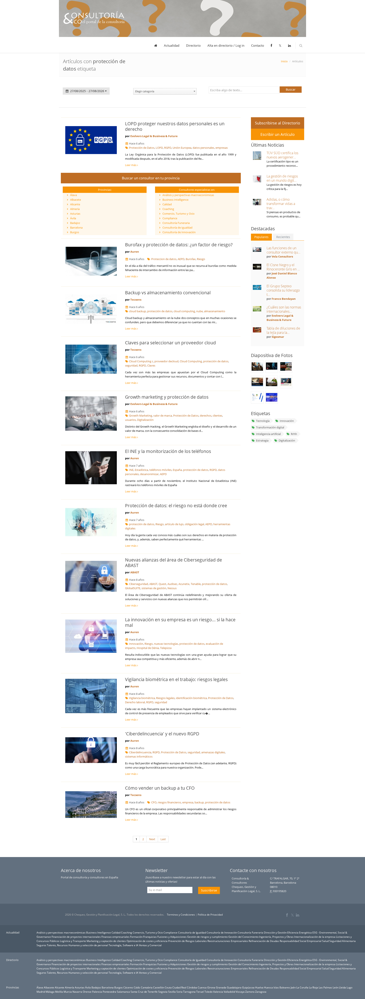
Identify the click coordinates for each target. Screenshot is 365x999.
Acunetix (183, 584)
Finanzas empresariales (115, 936)
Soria (179, 991)
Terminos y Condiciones (181, 914)
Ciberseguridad (138, 584)
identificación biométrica (191, 698)
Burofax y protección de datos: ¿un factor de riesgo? (179, 245)
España (177, 470)
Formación (136, 936)
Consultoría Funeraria (176, 223)
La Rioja (313, 987)
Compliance (169, 218)
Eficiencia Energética (299, 932)
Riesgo (201, 259)
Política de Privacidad (210, 914)
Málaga (50, 991)
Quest (162, 584)
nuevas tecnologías (166, 644)
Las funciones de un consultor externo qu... (283, 250)
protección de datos (159, 311)
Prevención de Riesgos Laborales (187, 941)
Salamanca (123, 991)
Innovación (136, 644)
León (335, 987)
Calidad (167, 204)
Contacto (257, 45)
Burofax (191, 259)
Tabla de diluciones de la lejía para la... (283, 330)
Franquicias (150, 936)
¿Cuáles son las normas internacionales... (284, 309)
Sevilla (172, 991)
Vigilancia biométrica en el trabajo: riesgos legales (176, 679)
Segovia (163, 991)
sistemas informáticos (139, 756)
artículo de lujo (174, 524)
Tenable (196, 584)
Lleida (342, 987)
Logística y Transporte (73, 941)
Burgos (74, 232)
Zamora (250, 991)
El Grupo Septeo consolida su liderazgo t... (283, 290)
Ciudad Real (179, 987)
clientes (217, 415)
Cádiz (137, 987)
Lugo (349, 987)
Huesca (268, 987)
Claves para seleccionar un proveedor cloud (170, 343)
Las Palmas (325, 987)
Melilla (59, 991)
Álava (73, 195)
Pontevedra (109, 991)
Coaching (168, 209)
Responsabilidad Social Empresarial (300, 941)
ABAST (134, 572)
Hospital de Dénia (148, 648)
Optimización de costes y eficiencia (147, 941)
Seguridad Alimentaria (342, 941)
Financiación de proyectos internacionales (76, 936)
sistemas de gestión (154, 588)
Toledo (208, 991)
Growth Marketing (140, 415)
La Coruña (302, 987)
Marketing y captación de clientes (106, 941)
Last (163, 839)
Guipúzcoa (248, 987)
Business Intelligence (175, 200)
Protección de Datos (141, 148)
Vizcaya (240, 991)
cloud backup (137, 311)
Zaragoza (260, 991)
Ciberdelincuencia (140, 752)
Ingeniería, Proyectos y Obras (276, 936)
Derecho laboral (135, 702)
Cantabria (147, 987)
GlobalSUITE (132, 588)
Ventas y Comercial (150, 945)
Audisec (172, 584)
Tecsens (135, 299)
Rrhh (294, 434)
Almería (75, 209)
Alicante (75, 204)
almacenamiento (214, 311)
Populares (261, 237)
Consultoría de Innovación (179, 232)
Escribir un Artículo (277, 134)
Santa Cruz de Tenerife (144, 991)
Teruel (200, 991)
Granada (221, 987)
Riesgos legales (165, 698)
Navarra (77, 991)
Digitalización (145, 420)
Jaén (293, 987)
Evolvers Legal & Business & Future (154, 136)
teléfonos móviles (160, 470)
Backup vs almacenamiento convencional (168, 293)
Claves (151, 365)
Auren (134, 251)
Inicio (284, 61)
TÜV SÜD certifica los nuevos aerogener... (282, 155)
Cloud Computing (191, 361)
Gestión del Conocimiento (243, 936)
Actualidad (171, 45)
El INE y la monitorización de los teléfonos (168, 451)
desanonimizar (149, 474)
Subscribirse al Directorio (277, 122)
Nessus (172, 588)
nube (199, 311)
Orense (87, 991)
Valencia (218, 991)
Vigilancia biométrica (142, 698)
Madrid (41, 991)
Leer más (131, 165)
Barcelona (76, 227)
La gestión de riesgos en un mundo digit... (282, 178)
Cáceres (128, 987)
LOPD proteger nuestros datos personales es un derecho (175, 126)
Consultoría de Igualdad (177, 227)
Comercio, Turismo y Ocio (178, 213)
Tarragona (189, 991)
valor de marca (162, 415)
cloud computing (184, 311)
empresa (187, 802)
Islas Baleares (282, 987)
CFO (154, 802)
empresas (221, 148)
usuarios (130, 420)
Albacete (75, 200)
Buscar (291, 89)
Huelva (259, 987)
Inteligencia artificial (268, 434)
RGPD (167, 148)
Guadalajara (234, 987)
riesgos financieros (169, 802)
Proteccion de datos (163, 259)
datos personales (203, 148)
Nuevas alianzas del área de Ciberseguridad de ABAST (173, 562)
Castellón (158, 987)
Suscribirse (209, 890)
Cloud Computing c (141, 361)
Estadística (141, 470)
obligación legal (194, 524)
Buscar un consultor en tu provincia (151, 178)
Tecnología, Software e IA (123, 945)
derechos (205, 415)
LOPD (159, 148)
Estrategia (262, 440)
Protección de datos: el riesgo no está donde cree (176, 505)
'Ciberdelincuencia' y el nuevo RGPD (162, 734)
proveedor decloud (166, 361)
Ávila (73, 218)
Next (152, 839)
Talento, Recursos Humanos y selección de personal (77, 945)
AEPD (181, 259)
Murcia (68, 991)
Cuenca (202, 987)
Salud (325, 941)
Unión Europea (182, 148)
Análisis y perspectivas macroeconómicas (188, 195)
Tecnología (263, 421)
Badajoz (75, 223)
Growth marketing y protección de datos (166, 397)
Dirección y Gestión (275, 932)
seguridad (131, 365)
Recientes (283, 237)
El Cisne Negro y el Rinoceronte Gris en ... (283, 267)
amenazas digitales (213, 752)
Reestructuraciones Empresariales (227, 941)
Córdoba (192, 987)
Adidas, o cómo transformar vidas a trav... (281, 203)
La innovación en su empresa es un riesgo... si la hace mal (180, 622)
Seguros (41, 945)
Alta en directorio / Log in (225, 45)
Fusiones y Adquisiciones (172, 936)
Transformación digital (270, 427)
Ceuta (168, 987)
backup (199, 802)
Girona (211, 987)
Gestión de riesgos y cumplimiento (207, 936)
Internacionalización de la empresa (314, 936)
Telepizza (166, 648)
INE (131, 470)
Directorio (193, 45)
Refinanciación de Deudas (264, 941)
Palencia (97, 991)
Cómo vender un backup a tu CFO (160, 788)
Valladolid (229, 991)
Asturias (75, 213)
